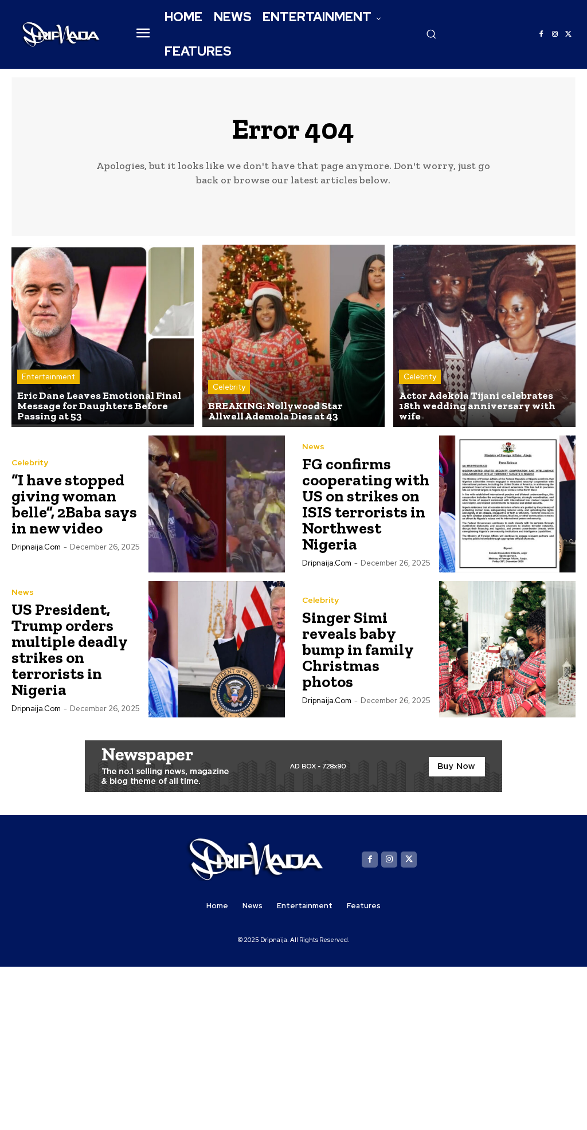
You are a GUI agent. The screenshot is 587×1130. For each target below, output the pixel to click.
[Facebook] (541, 34)
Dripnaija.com (36, 547)
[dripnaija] (61, 34)
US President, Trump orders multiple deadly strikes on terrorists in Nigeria (69, 649)
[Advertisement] (293, 1047)
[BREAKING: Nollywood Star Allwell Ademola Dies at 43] (293, 336)
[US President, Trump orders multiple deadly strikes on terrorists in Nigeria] (216, 649)
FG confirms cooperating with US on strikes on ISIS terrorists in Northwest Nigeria (365, 504)
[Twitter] (569, 34)
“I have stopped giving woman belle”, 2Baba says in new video (74, 503)
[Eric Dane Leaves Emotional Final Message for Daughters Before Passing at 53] (102, 336)
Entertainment (48, 377)
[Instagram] (555, 34)
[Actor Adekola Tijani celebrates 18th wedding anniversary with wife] (484, 336)
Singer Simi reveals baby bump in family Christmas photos (358, 649)
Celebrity (229, 387)
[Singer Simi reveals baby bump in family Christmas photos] (507, 649)
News (313, 446)
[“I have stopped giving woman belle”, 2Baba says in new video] (216, 503)
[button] (431, 34)
